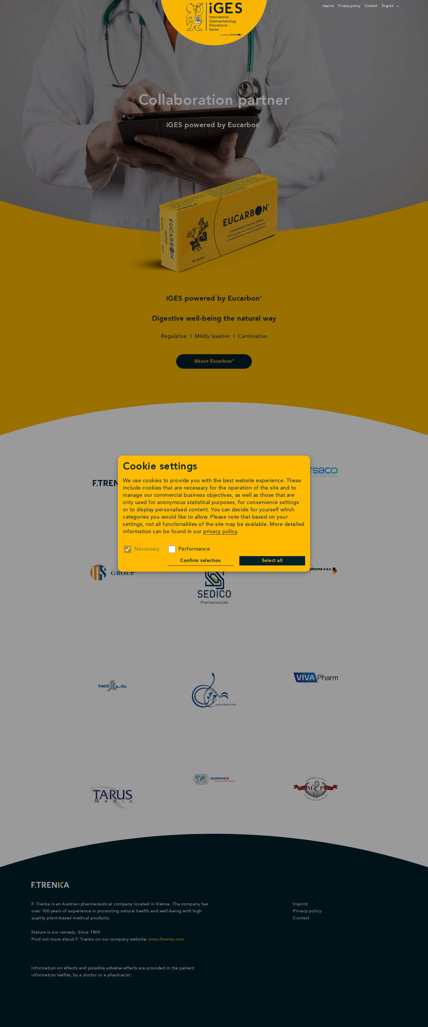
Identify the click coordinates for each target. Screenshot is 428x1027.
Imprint (328, 6)
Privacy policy (349, 6)
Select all (272, 560)
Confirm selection (200, 560)
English (388, 6)
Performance (194, 549)
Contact (371, 6)
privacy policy (220, 531)
